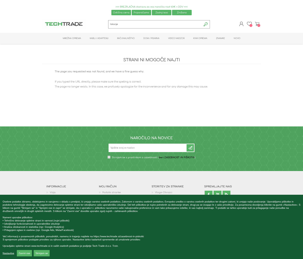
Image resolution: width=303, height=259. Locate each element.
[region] (151, 227)
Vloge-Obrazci (163, 192)
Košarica (257, 24)
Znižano (182, 12)
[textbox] (155, 24)
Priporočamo (141, 12)
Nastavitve (8, 253)
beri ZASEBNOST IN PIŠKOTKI (177, 157)
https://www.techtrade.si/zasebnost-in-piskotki (118, 236)
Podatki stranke (111, 192)
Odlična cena (121, 12)
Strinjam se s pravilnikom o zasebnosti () (153, 157)
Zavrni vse (24, 253)
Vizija (53, 192)
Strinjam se (41, 253)
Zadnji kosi (161, 12)
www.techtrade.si (40, 245)
